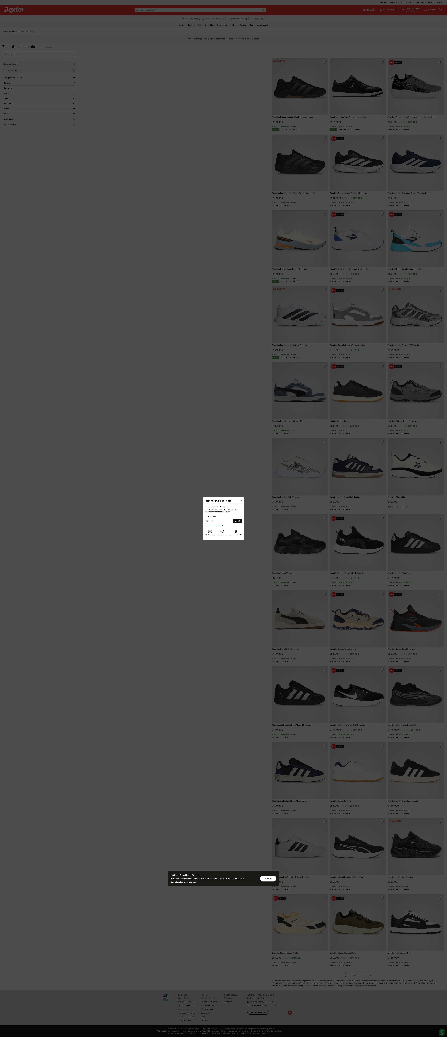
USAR (237, 521)
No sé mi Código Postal (214, 526)
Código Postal (210, 516)
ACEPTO (268, 879)
